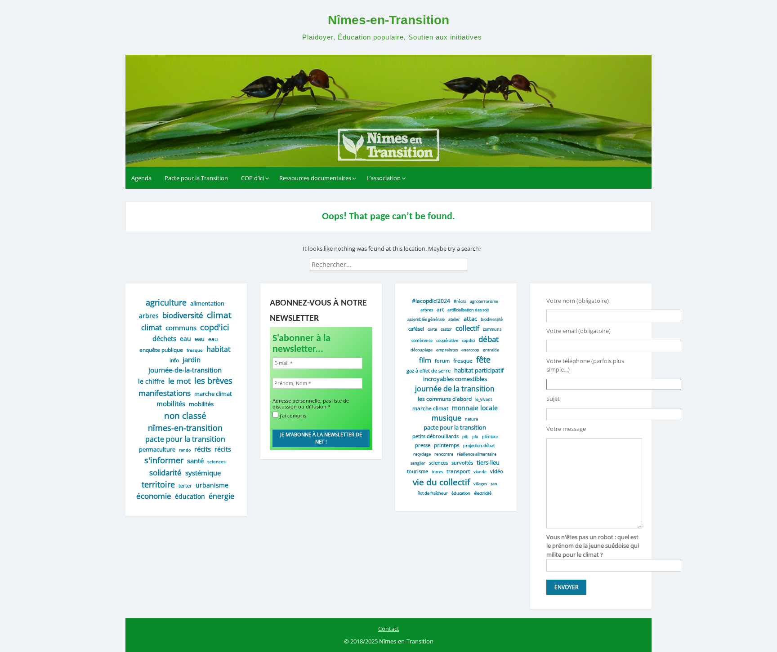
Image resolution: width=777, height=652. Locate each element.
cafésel (416, 328)
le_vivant (483, 399)
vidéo (496, 471)
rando (185, 450)
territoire (158, 484)
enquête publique (161, 349)
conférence (422, 340)
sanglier (418, 463)
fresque (195, 350)
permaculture (157, 449)
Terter (185, 485)
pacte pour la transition (185, 439)
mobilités (170, 403)
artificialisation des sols (468, 310)
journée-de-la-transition (185, 369)
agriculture (166, 302)
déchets (164, 338)
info (174, 360)
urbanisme (212, 485)
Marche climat (430, 408)
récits (202, 448)
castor (446, 329)
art (440, 309)
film (425, 359)
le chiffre (151, 381)
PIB (465, 436)
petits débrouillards (435, 436)
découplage (422, 350)
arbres (149, 315)
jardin (192, 359)
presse (422, 445)
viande (480, 472)
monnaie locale (475, 408)
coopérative (447, 340)
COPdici (468, 340)
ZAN (494, 484)
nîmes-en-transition (185, 427)
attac (470, 319)
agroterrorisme (484, 301)
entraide (491, 350)
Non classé (185, 415)
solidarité (165, 472)
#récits (460, 301)
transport (458, 471)
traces (437, 472)
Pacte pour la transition (455, 427)
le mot (179, 381)
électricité (482, 493)
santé (195, 460)
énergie (221, 496)
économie (153, 496)
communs (180, 327)
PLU (475, 436)
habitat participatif (479, 370)
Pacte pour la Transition (196, 178)
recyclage (422, 454)
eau (185, 338)
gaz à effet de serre (428, 370)
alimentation (207, 303)
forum (442, 360)
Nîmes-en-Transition (388, 20)
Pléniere (490, 436)
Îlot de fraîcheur (433, 493)
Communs (492, 329)
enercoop (470, 350)
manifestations (164, 392)
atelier (454, 319)
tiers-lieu (488, 462)
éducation (190, 496)
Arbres (426, 310)
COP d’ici (252, 178)
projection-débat (479, 445)
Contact (388, 629)
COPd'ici (214, 327)
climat (219, 314)
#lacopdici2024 (431, 300)
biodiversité (182, 315)
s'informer (163, 460)
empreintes (447, 350)
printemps (447, 444)
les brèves (213, 380)
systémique (203, 472)
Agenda (141, 178)
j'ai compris (292, 415)
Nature (471, 419)
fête (483, 359)
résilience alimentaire (476, 454)
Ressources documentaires (315, 178)
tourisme (417, 471)
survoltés (462, 462)
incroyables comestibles (455, 379)
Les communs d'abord (445, 398)
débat (488, 339)
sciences (216, 461)
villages (480, 484)
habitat (218, 349)
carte (432, 329)
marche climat (213, 394)
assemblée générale (426, 319)
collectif (467, 328)
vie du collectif (441, 482)
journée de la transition (455, 389)
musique (446, 418)
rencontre (443, 454)
